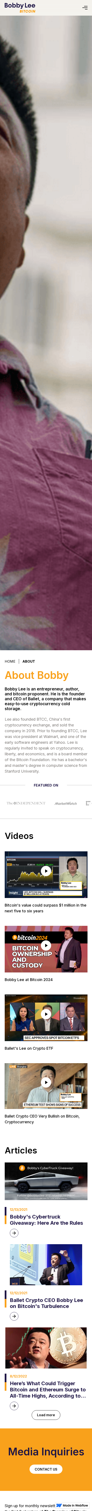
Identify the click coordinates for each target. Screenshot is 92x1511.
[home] (20, 8)
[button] (85, 8)
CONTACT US (46, 1469)
